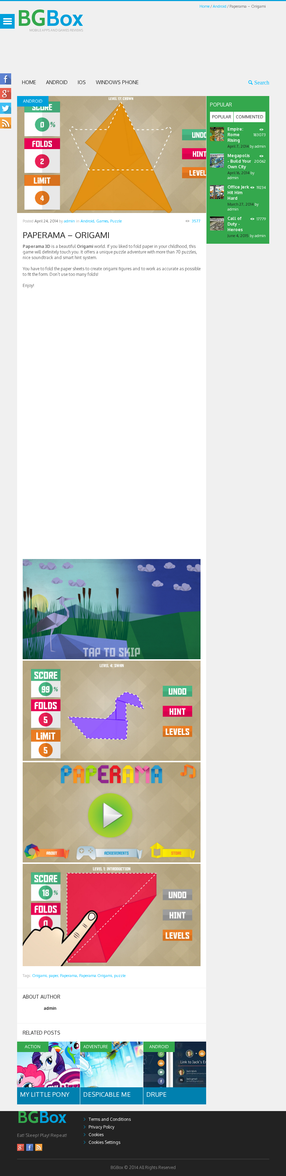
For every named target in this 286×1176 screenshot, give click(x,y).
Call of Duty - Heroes (235, 224)
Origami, (40, 975)
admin (69, 221)
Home (205, 6)
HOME (29, 82)
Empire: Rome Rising (235, 134)
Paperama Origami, (96, 975)
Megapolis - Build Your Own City (239, 161)
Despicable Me (107, 1094)
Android (219, 6)
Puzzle (116, 221)
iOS (82, 82)
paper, (54, 975)
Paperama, (69, 975)
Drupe (156, 1094)
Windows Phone (117, 82)
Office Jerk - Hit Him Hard (239, 192)
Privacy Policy (101, 1127)
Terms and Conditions (110, 1119)
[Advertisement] (144, 53)
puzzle (120, 975)
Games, (102, 221)
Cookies (96, 1134)
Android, (88, 221)
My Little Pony (44, 1094)
